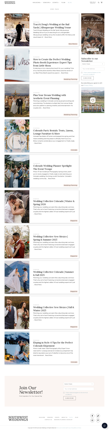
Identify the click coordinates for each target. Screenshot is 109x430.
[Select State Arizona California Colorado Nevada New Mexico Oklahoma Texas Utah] (92, 64)
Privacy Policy (88, 85)
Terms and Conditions (61, 427)
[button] (37, 2)
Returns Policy (77, 427)
